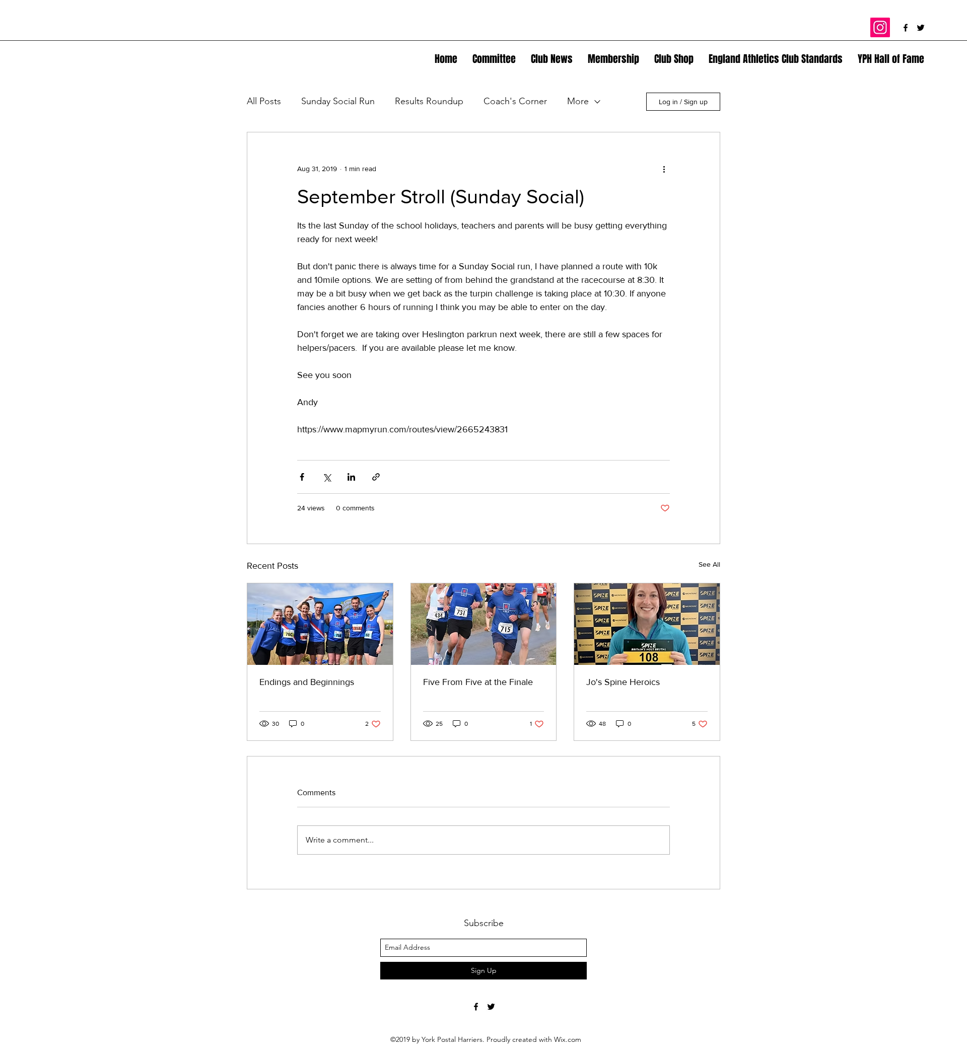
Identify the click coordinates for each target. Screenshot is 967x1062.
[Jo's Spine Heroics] (647, 624)
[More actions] (664, 169)
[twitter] (921, 28)
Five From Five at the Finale (478, 682)
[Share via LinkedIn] (351, 477)
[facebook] (906, 28)
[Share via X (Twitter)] (326, 477)
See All (709, 564)
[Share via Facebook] (302, 477)
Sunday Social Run (338, 101)
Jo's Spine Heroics (623, 682)
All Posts (264, 101)
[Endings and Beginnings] (320, 624)
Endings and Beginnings (306, 682)
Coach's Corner (515, 101)
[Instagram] (880, 27)
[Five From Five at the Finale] (484, 624)
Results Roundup (429, 101)
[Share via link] (376, 477)
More (578, 101)
